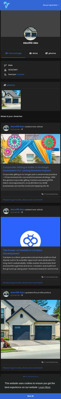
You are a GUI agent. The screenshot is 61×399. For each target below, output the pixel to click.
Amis (35, 53)
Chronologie (14, 53)
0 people (20, 74)
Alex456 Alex (30, 42)
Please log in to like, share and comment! (23, 199)
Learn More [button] (44, 387)
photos (52, 53)
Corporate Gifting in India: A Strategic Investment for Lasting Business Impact (27, 169)
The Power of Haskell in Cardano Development (22, 252)
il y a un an (15, 129)
